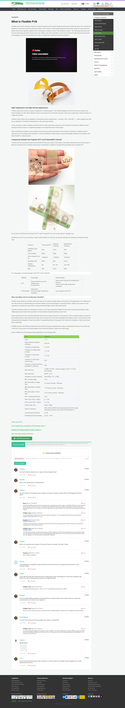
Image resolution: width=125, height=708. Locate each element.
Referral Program (66, 690)
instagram (99, 696)
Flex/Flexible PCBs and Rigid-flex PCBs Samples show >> (28, 426)
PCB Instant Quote (21, 9)
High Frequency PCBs (100, 36)
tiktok (101, 696)
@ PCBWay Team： (31, 521)
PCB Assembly (42, 9)
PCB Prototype (98, 20)
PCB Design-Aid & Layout (103, 58)
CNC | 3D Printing (32, 9)
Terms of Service (92, 690)
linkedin (96, 696)
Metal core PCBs (99, 30)
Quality (103, 75)
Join (111, 3)
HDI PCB (97, 45)
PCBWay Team (27, 513)
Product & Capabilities (65, 9)
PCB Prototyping (41, 684)
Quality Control (15, 690)
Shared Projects (92, 9)
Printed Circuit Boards (103, 17)
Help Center (74, 3)
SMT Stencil (103, 52)
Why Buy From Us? (92, 682)
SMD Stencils (14, 686)
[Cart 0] (95, 4)
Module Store (101, 9)
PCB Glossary (65, 688)
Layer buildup (103, 71)
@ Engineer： (29, 530)
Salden (22, 573)
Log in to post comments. (53, 453)
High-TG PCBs (98, 39)
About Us (90, 680)
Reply (87, 468)
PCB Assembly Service (16, 682)
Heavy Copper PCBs (99, 42)
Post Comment (20, 463)
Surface (103, 62)
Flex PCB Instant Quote (23, 438)
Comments (33, 475)
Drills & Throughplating (103, 65)
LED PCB (97, 49)
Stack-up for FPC (16, 422)
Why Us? (76, 9)
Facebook (89, 696)
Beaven (22, 561)
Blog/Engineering (41, 688)
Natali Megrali (24, 617)
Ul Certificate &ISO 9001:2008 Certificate (71, 697)
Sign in (107, 3)
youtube (94, 696)
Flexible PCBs (98, 33)
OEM (57, 9)
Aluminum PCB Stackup (100, 23)
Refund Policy (91, 688)
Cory (21, 658)
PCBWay (17, 4)
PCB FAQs (39, 682)
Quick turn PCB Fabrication (17, 684)
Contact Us (65, 680)
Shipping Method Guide (94, 684)
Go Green (82, 697)
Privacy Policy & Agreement (94, 686)
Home (13, 9)
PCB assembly (103, 55)
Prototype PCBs (15, 688)
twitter (91, 696)
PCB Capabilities (15, 680)
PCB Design (51, 9)
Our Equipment (40, 686)
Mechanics (103, 68)
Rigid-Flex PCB (98, 26)
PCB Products (40, 690)
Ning (24, 503)
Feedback (83, 9)
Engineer (22, 469)
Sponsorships (66, 684)
